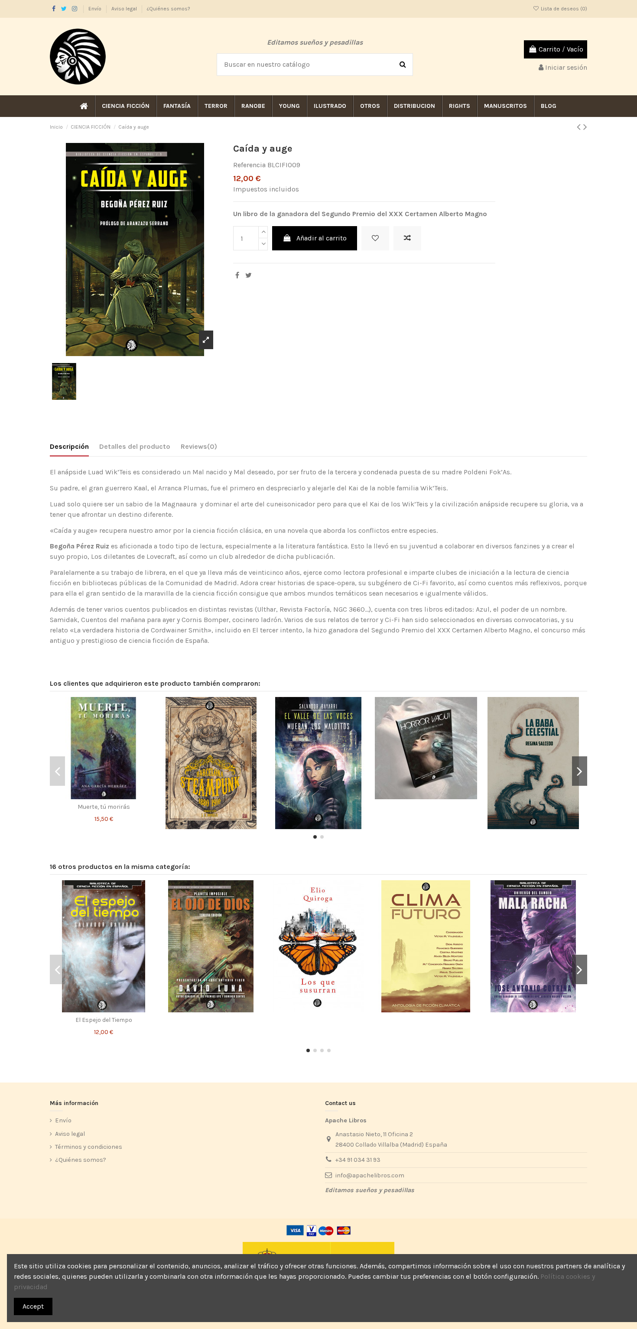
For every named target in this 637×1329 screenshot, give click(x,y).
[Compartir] (237, 275)
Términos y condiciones (88, 1147)
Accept (33, 1306)
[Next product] (585, 127)
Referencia (249, 165)
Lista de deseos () (563, 9)
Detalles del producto (134, 446)
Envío (95, 9)
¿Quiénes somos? (168, 9)
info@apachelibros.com (369, 1175)
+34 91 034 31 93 (357, 1160)
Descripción (69, 446)
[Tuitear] (248, 275)
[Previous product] (580, 127)
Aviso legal (124, 9)
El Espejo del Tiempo (103, 1020)
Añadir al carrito (321, 238)
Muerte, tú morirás (104, 806)
